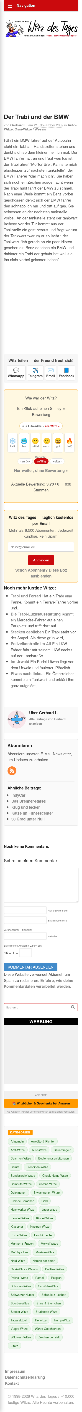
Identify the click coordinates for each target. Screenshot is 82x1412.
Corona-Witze (48, 1184)
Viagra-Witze (19, 1328)
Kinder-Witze (44, 1218)
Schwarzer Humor (22, 1294)
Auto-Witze (39, 1150)
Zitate (14, 1346)
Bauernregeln (62, 1150)
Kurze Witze (19, 1235)
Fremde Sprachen (22, 1201)
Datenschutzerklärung (25, 1377)
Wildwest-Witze (21, 1337)
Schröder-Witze (48, 1286)
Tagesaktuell (19, 1320)
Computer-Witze (21, 1184)
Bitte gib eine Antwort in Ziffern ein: (23, 945)
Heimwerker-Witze (22, 1209)
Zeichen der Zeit (49, 1337)
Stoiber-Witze (19, 1311)
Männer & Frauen (22, 1243)
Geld (44, 1201)
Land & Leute (43, 1235)
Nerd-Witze (18, 1260)
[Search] (73, 1007)
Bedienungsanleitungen (53, 1158)
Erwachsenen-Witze (46, 1192)
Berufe (15, 1167)
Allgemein (17, 1141)
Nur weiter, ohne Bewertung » (41, 470)
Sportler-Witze (20, 1303)
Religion (56, 1277)
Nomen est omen (44, 1260)
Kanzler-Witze (20, 1218)
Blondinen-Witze (37, 1167)
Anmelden (41, 560)
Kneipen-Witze (39, 1226)
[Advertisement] (41, 81)
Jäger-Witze (49, 1209)
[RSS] (12, 771)
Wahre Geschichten (48, 1328)
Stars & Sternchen (48, 1303)
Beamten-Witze (21, 1158)
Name (58, 910)
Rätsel (39, 1277)
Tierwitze (40, 1320)
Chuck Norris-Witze (55, 1175)
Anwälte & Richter (43, 1141)
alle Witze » (52, 426)
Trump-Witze (62, 1320)
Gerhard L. (18, 125)
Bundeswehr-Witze (23, 1175)
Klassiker (17, 1226)
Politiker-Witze (54, 1269)
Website (52, 936)
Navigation (26, 5)
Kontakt (12, 1383)
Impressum (15, 1371)
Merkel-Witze (49, 1243)
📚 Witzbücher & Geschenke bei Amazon (41, 1103)
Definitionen (18, 1192)
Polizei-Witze (19, 1277)
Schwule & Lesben (53, 1294)
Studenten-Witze (46, 1311)
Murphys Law (19, 1252)
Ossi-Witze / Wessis (30, 129)
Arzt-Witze (18, 1150)
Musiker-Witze (45, 1252)
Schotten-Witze (21, 1286)
